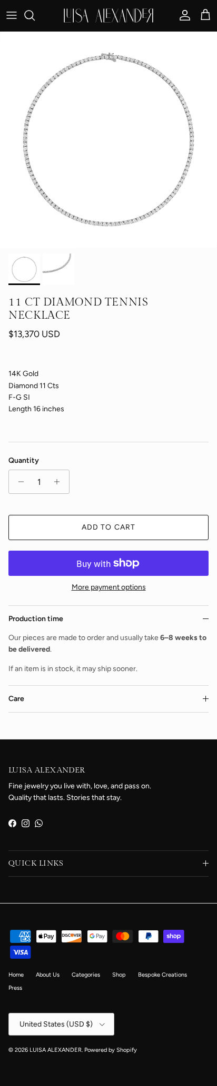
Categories (86, 974)
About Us (48, 974)
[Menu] (11, 15)
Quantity (23, 460)
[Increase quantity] (60, 481)
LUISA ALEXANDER (55, 1050)
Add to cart (108, 527)
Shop (119, 974)
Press (15, 987)
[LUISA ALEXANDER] (108, 15)
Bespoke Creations (162, 974)
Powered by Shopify (110, 1050)
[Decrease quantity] (18, 481)
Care (16, 698)
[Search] (34, 15)
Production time (35, 618)
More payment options (109, 587)
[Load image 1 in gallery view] (108, 140)
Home (16, 974)
